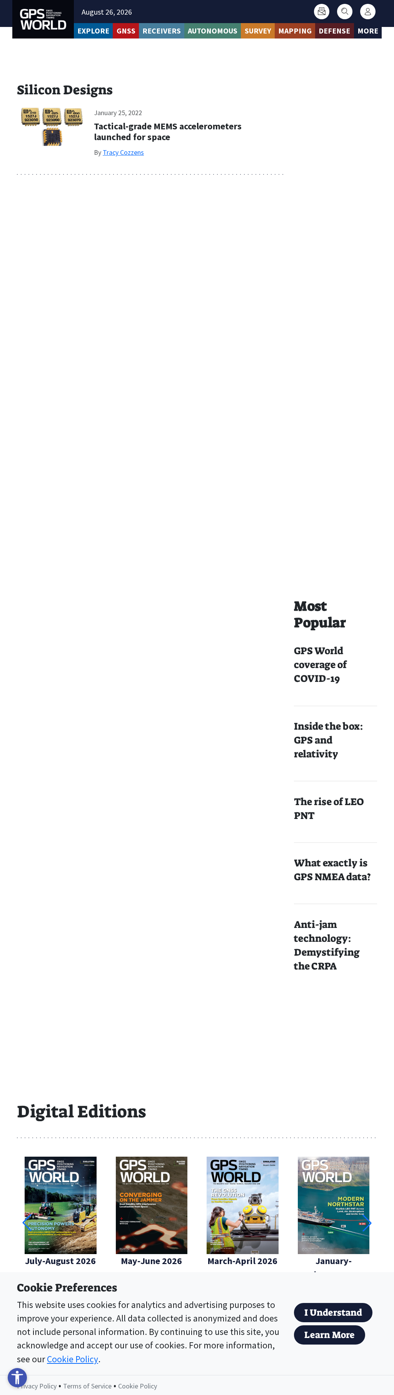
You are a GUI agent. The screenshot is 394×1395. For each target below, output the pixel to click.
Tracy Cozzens (123, 152)
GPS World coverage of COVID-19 (320, 665)
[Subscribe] (321, 11)
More (367, 30)
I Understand (333, 1312)
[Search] (344, 11)
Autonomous (212, 30)
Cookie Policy (72, 1359)
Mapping (295, 30)
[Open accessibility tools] (17, 1377)
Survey (258, 30)
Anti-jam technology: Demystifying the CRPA (327, 945)
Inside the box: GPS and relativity (328, 740)
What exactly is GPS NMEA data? (332, 870)
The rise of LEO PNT (329, 808)
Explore (93, 30)
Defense (334, 30)
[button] (367, 1222)
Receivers (161, 30)
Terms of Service (87, 1386)
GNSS (126, 30)
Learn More (329, 1335)
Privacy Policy (37, 1386)
